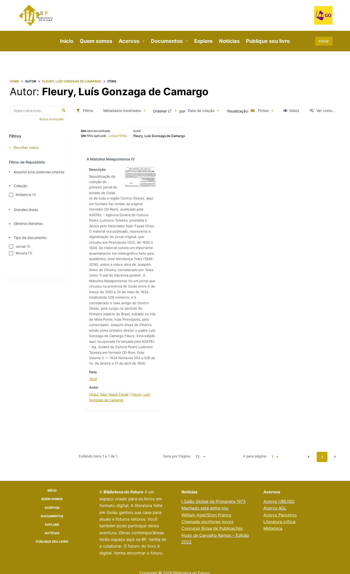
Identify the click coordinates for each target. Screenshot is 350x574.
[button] (308, 457)
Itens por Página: (177, 456)
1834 (93, 379)
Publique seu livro (268, 41)
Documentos (167, 41)
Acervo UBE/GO (278, 501)
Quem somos (96, 41)
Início (66, 41)
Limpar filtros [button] (118, 136)
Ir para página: (255, 456)
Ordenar (160, 111)
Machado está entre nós (204, 508)
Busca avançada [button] (51, 119)
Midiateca (272, 528)
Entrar (324, 41)
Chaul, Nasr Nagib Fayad (108, 394)
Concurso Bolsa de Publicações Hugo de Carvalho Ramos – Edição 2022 (215, 535)
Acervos (129, 41)
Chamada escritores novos (207, 521)
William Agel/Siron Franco (206, 515)
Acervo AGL (274, 508)
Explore (203, 41)
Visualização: (238, 111)
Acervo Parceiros (280, 515)
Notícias (229, 41)
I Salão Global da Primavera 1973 (213, 501)
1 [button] (322, 457)
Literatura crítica (279, 521)
